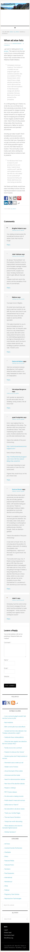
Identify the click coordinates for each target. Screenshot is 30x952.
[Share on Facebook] (6, 198)
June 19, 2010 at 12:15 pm (18, 256)
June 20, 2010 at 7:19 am (18, 491)
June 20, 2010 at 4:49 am (18, 419)
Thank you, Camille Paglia (12, 813)
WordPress (19, 947)
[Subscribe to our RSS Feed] (13, 703)
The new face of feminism (12, 817)
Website (6, 676)
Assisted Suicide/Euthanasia (13, 848)
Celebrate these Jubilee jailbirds (14, 737)
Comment (7, 642)
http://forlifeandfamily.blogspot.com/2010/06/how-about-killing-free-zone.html (16, 459)
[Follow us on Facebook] (4, 703)
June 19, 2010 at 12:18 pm (18, 299)
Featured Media (9, 860)
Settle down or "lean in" (11, 804)
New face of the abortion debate (14, 783)
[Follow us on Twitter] (9, 703)
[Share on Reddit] (15, 198)
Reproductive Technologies (12, 898)
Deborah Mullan (17, 361)
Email (6, 668)
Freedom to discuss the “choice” (14, 752)
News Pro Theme (19, 945)
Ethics (6, 856)
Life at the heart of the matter (13, 771)
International (8, 877)
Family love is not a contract (13, 748)
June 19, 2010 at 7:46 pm (13, 393)
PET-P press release (10, 792)
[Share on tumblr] (10, 203)
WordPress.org (8, 938)
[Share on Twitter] (10, 198)
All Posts (13, 208)
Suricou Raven (17, 489)
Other (6, 886)
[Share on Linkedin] (6, 203)
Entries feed (7, 932)
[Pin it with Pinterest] (19, 198)
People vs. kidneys (10, 788)
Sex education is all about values (14, 809)
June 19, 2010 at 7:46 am (18, 230)
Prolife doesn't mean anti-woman (14, 800)
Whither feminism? (10, 832)
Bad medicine (8, 722)
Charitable (7, 852)
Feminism (7, 869)
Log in (6, 930)
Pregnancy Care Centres (11, 894)
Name (6, 660)
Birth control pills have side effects (14, 727)
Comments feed (9, 935)
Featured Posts (9, 865)
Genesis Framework (9, 947)
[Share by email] (15, 203)
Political (6, 890)
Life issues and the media (12, 775)
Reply (8, 245)
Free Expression (9, 873)
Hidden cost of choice (11, 767)
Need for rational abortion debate (14, 779)
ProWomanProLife (15, 13)
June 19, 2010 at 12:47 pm (18, 363)
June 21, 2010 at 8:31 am (18, 600)
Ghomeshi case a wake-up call (13, 762)
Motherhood (8, 881)
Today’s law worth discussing (13, 821)
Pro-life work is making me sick (13, 796)
